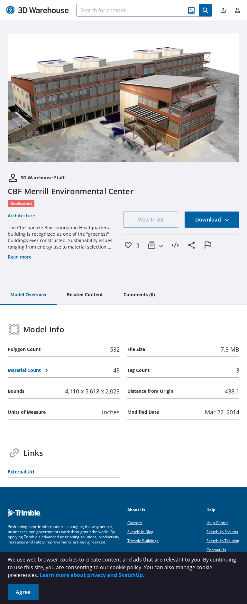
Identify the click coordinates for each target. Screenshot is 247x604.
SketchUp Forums (222, 531)
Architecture (21, 215)
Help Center (217, 522)
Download (208, 219)
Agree (23, 592)
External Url (21, 471)
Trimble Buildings (143, 540)
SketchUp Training (222, 540)
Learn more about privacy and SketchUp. (92, 575)
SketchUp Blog (140, 531)
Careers (134, 522)
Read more (20, 257)
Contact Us (216, 549)
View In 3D (123, 97)
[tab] (28, 295)
